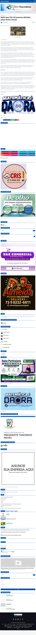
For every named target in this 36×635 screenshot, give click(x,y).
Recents (12, 511)
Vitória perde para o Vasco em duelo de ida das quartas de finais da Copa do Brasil (15, 529)
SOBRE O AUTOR (26, 627)
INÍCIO (18, 628)
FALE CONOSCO (24, 625)
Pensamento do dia (9, 595)
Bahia (6, 15)
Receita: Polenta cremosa (10, 609)
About (5, 624)
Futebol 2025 (30, 625)
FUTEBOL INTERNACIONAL (8, 626)
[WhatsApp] (14, 120)
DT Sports (8, 514)
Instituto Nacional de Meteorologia (6, 505)
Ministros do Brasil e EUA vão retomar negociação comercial (11, 535)
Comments (7, 511)
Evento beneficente (9, 523)
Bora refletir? (8, 604)
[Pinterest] (16, 120)
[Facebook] (32, 22)
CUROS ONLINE (6, 625)
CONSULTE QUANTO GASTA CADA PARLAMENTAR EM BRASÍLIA (25, 624)
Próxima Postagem (32, 146)
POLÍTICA (2, 501)
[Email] (18, 120)
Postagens (3, 353)
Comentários (4, 354)
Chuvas (6, 117)
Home (3, 624)
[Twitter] (33, 22)
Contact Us (9, 624)
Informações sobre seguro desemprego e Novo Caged (24, 626)
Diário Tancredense (5, 1)
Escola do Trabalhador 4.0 (14, 625)
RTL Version (13, 624)
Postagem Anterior (4, 146)
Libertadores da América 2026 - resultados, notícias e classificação (11, 508)
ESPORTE (2, 506)
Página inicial (3, 15)
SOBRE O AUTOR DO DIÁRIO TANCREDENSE (7, 497)
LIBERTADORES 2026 (10, 627)
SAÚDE (2, 502)
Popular (2, 511)
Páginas (16, 511)
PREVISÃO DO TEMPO (4, 498)
